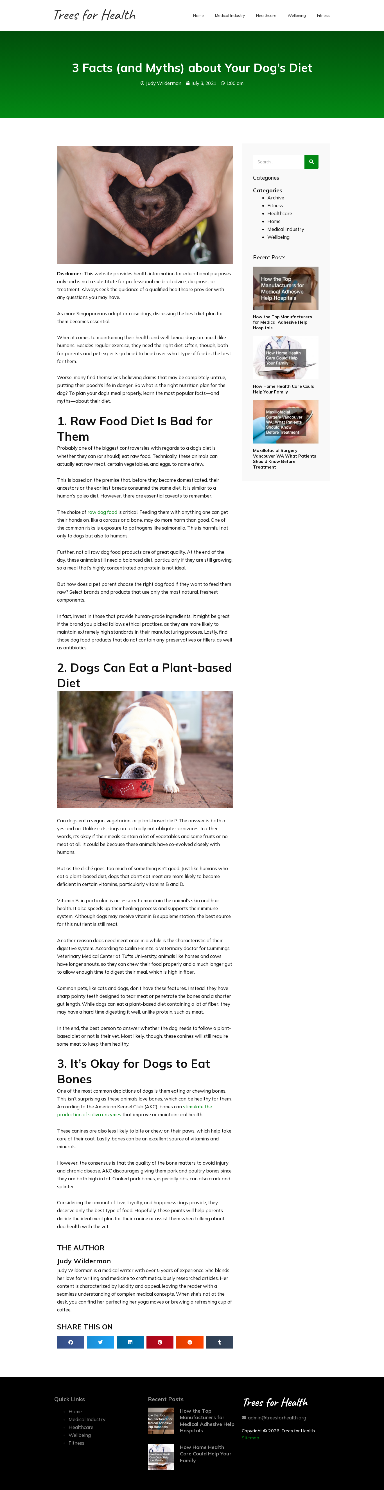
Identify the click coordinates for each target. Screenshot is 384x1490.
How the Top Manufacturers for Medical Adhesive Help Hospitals (282, 322)
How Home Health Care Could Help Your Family (284, 389)
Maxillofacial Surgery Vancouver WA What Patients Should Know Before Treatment (284, 459)
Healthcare (266, 15)
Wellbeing (297, 15)
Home (198, 15)
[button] (70, 1342)
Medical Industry (230, 15)
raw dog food (102, 512)
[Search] (311, 162)
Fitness (323, 15)
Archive (275, 198)
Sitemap (250, 1438)
